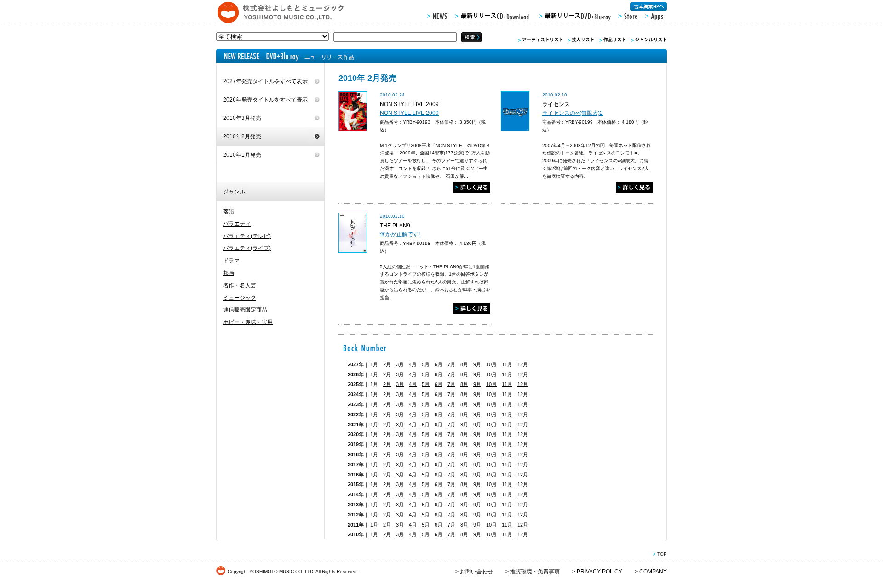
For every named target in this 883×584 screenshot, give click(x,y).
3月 (400, 364)
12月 (522, 384)
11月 (507, 384)
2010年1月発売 (242, 155)
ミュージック (239, 298)
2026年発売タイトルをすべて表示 (265, 99)
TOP (662, 553)
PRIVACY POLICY (599, 571)
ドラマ (231, 260)
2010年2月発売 (242, 136)
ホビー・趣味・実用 (248, 322)
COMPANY (653, 571)
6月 (438, 374)
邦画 (228, 273)
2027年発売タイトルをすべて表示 (265, 81)
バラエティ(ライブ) (247, 248)
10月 (491, 374)
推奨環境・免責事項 (535, 571)
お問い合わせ (476, 571)
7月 (451, 374)
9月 (477, 384)
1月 (374, 374)
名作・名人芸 (239, 285)
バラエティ (237, 224)
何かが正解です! (400, 234)
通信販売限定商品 (245, 309)
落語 (228, 211)
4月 (413, 384)
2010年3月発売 (242, 118)
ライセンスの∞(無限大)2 (572, 113)
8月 (464, 374)
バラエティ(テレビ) (247, 236)
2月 (387, 374)
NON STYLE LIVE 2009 (409, 113)
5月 (426, 384)
